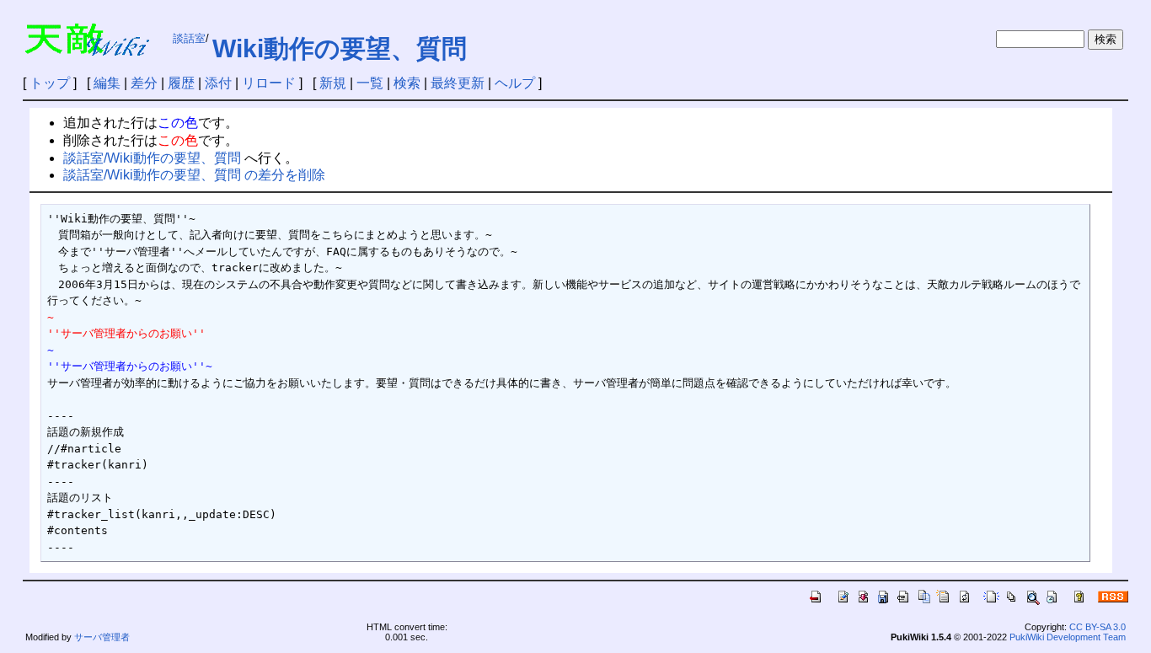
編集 (107, 83)
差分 (144, 83)
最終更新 (457, 83)
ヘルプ (515, 83)
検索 (406, 83)
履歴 (181, 83)
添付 (218, 83)
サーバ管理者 (102, 637)
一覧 (369, 83)
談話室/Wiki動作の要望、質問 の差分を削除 (194, 175)
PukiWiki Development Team (1067, 637)
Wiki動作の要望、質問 (339, 48)
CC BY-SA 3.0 (1097, 627)
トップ (49, 83)
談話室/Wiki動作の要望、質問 (152, 158)
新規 (332, 83)
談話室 (189, 38)
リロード (269, 83)
